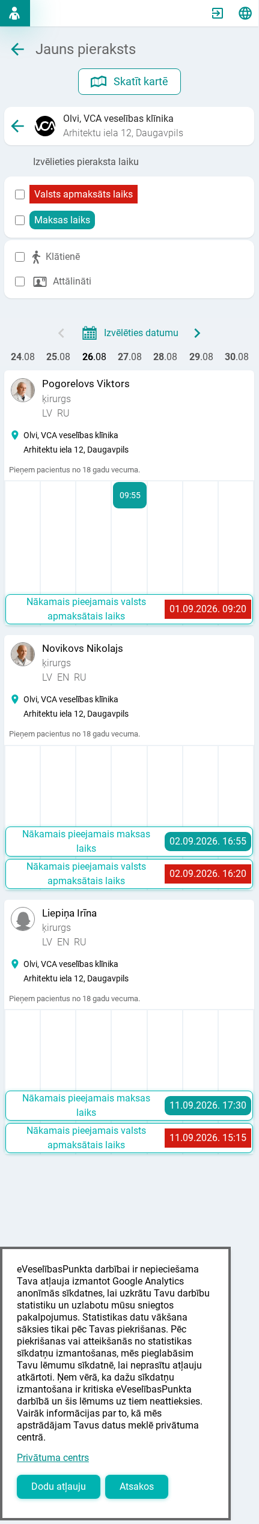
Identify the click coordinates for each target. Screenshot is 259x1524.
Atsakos (137, 1486)
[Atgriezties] (17, 126)
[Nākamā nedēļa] (197, 333)
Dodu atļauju (58, 1486)
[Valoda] (245, 13)
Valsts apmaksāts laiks (83, 194)
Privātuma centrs (53, 1457)
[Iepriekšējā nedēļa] (61, 333)
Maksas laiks (62, 220)
